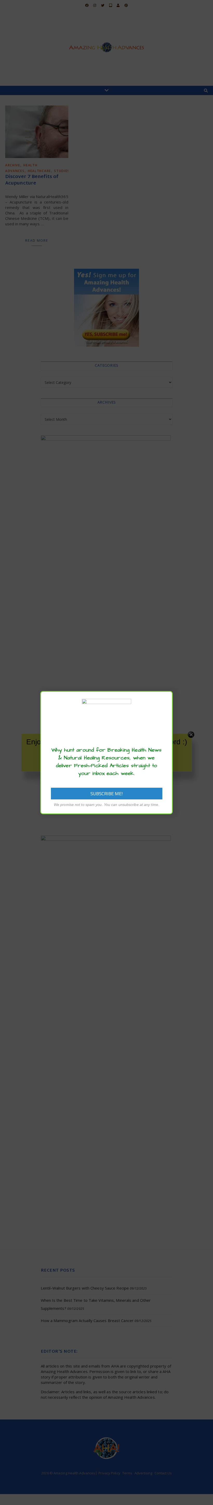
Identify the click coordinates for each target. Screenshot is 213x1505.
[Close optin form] (166, 699)
